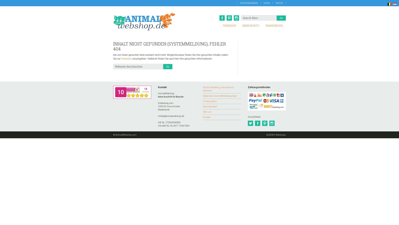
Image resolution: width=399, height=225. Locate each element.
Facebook (222, 18)
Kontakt (207, 117)
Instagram (236, 18)
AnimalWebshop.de (144, 21)
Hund (267, 3)
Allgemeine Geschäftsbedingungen (220, 96)
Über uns (207, 112)
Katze (279, 3)
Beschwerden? (210, 106)
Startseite (126, 58)
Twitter (250, 123)
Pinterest (229, 18)
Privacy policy (210, 101)
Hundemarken (249, 3)
